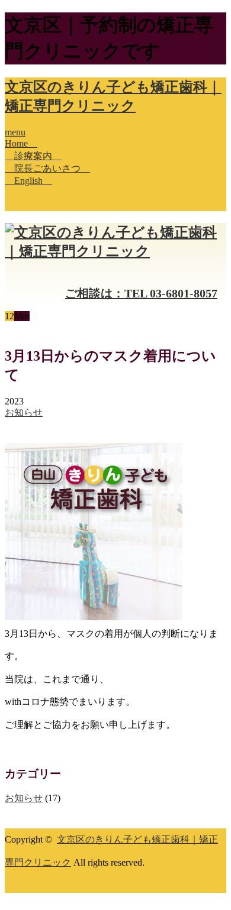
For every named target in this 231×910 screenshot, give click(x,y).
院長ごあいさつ (47, 168)
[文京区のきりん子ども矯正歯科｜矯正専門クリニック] (115, 251)
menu (15, 132)
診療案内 (33, 156)
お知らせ (24, 412)
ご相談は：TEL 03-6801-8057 (141, 293)
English (28, 181)
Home (21, 143)
